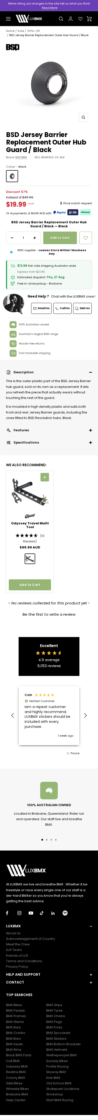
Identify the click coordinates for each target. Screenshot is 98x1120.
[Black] (12, 176)
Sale (21, 31)
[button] (49, 372)
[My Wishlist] (80, 18)
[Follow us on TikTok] (45, 913)
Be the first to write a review (49, 614)
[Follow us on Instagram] (23, 913)
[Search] (61, 19)
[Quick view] (44, 477)
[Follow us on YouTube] (34, 913)
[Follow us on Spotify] (68, 913)
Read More (49, 8)
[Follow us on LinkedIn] (57, 913)
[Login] (70, 19)
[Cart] (89, 18)
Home (10, 31)
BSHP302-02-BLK (53, 157)
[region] (49, 715)
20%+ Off (33, 31)
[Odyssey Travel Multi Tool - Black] (30, 558)
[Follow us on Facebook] (11, 913)
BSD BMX (21, 157)
